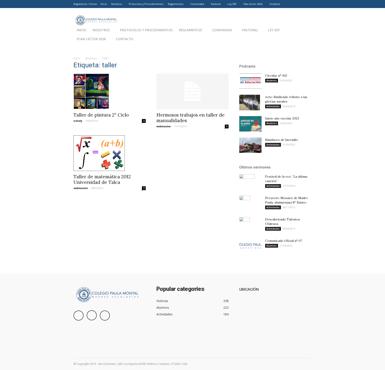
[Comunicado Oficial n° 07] (250, 246)
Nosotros (116, 4)
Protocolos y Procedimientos (146, 4)
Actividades (273, 106)
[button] (306, 40)
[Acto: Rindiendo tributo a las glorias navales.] (249, 102)
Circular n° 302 (276, 76)
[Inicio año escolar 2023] (250, 124)
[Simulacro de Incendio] (250, 145)
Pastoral (216, 4)
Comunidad (197, 4)
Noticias (162, 301)
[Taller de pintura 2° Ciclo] (110, 91)
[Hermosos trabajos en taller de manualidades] (192, 91)
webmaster (163, 126)
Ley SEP (232, 4)
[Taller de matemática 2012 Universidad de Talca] (110, 153)
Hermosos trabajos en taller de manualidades (190, 117)
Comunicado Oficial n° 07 (283, 241)
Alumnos (271, 80)
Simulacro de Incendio (281, 140)
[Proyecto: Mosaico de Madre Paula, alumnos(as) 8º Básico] (244, 203)
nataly (78, 120)
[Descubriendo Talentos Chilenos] (244, 225)
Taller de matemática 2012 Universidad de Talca (102, 179)
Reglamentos (175, 4)
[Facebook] (293, 4)
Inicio (103, 4)
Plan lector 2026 (253, 4)
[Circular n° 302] (250, 81)
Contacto (274, 4)
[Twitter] (308, 4)
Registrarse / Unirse (85, 4)
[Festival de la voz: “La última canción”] (247, 182)
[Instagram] (300, 4)
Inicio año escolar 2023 (282, 118)
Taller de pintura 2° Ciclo (101, 115)
